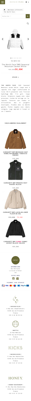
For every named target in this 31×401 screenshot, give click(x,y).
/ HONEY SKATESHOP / (15, 384)
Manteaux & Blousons (15, 9)
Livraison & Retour (15, 270)
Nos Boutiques (15, 268)
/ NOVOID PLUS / (15, 306)
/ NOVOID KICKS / (15, 354)
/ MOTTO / (15, 330)
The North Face (9, 12)
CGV (15, 272)
